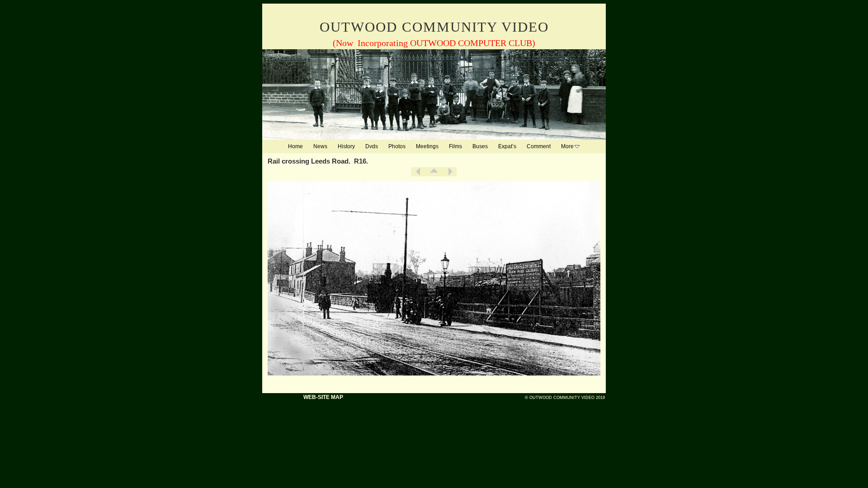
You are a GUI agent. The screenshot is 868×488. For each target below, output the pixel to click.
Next (450, 171)
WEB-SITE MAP (323, 397)
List (434, 171)
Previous (418, 171)
